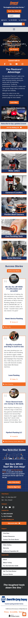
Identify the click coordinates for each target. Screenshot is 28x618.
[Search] (23, 24)
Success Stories (8, 574)
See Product (14, 49)
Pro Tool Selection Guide (12, 471)
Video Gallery (7, 545)
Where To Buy (7, 563)
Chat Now (6, 533)
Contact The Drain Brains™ (11, 539)
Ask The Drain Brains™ (10, 571)
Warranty (6, 548)
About (5, 559)
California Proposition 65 (10, 551)
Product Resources (9, 536)
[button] (2, 45)
